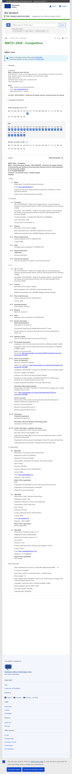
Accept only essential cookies (33, 769)
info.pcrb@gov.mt (23, 518)
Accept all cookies (14, 769)
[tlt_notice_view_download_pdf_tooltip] (9, 129)
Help (5, 685)
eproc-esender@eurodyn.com (27, 551)
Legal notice (8, 706)
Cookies (6, 710)
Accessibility (8, 713)
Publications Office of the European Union (18, 672)
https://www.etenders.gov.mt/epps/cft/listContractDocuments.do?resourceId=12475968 (37, 354)
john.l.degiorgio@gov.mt (21, 89)
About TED (7, 722)
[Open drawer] (7, 51)
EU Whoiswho (8, 745)
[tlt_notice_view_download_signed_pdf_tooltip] (28, 113)
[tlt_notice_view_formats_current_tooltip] (62, 158)
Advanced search (17, 31)
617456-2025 (38, 57)
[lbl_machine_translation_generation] (27, 142)
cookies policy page (37, 761)
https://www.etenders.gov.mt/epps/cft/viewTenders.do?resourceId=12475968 (38, 366)
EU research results (10, 742)
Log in (54, 6)
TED (6, 38)
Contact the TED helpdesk (12, 688)
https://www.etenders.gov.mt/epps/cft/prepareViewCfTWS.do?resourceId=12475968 (35, 393)
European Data (9, 738)
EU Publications (9, 749)
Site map (7, 726)
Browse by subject (41, 31)
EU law (6, 735)
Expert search (29, 31)
